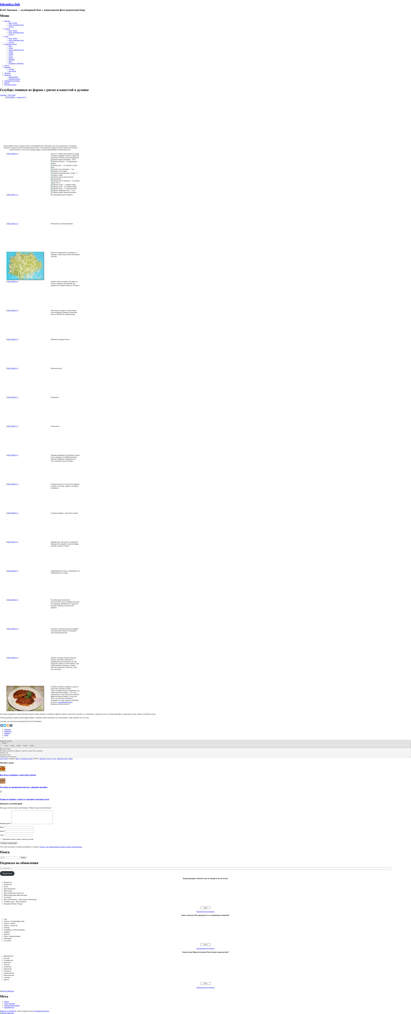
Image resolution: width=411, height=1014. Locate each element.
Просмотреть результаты (205, 911)
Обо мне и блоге (10, 85)
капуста (49, 759)
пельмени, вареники (16, 63)
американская (9, 973)
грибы (11, 52)
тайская (6, 964)
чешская (7, 977)
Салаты (7, 29)
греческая (7, 971)
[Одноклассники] (8, 725)
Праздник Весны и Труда (13, 904)
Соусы (6, 65)
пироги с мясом (9, 923)
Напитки (7, 75)
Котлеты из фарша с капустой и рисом (18, 775)
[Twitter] (5, 725)
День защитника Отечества (14, 893)
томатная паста (62, 759)
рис (54, 759)
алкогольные (13, 77)
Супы (6, 36)
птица (11, 48)
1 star (6, 745)
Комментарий (5, 823)
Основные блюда (10, 44)
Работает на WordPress (8, 1011)
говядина (42, 759)
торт (5, 919)
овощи (11, 54)
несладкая (12, 71)
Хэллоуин (7, 897)
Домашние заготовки (12, 81)
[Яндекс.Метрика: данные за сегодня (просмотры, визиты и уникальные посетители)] (7, 991)
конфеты (7, 932)
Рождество (8, 884)
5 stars (32, 745)
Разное (6, 83)
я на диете (7, 940)
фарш (71, 759)
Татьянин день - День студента (15, 902)
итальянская (8, 960)
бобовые (12, 59)
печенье (7, 928)
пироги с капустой (11, 925)
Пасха (6, 887)
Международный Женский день (15, 895)
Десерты (7, 73)
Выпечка (7, 67)
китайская (7, 967)
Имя (2, 827)
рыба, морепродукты (16, 25)
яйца (10, 61)
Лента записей (9, 1003)
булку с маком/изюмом (12, 936)
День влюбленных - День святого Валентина (20, 899)
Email (2, 831)
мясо (10, 46)
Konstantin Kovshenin (41, 1011)
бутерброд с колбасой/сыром (14, 930)
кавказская (8, 969)
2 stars (12, 745)
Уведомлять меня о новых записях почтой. (18, 839)
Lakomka (3, 95)
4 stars (25, 745)
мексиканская (9, 975)
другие (11, 27)
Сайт (2, 835)
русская (6, 958)
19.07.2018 (11, 95)
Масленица (8, 891)
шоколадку (8, 938)
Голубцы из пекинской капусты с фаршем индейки (23, 787)
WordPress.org (9, 1007)
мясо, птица (13, 23)
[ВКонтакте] (1, 725)
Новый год (8, 882)
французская (8, 956)
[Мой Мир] (11, 725)
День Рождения (9, 889)
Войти (6, 1002)
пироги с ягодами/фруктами (14, 921)
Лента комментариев (11, 1005)
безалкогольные (14, 79)
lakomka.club (10, 4)
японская (7, 962)
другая (6, 979)
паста (11, 56)
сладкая (11, 69)
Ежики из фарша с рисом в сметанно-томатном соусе (24, 799)
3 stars (18, 745)
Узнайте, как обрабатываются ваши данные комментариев (60, 847)
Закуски (7, 21)
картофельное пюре (65, 702)
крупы (11, 58)
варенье (7, 934)
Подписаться (7, 873)
